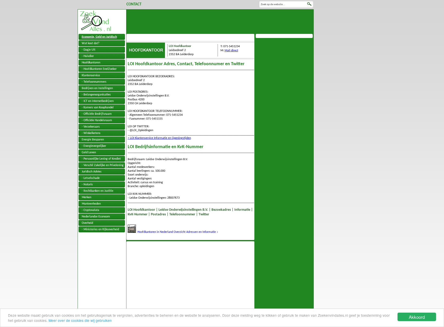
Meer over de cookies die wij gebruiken (80, 320)
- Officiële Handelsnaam (97, 120)
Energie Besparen (93, 139)
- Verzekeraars (91, 126)
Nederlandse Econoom (96, 216)
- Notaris (87, 184)
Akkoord (417, 317)
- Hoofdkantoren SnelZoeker (99, 69)
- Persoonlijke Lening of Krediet (101, 158)
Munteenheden (91, 203)
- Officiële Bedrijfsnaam (97, 114)
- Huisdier (88, 56)
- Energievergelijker (94, 146)
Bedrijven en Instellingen (97, 88)
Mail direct (231, 50)
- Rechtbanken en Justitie (97, 191)
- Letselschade (91, 178)
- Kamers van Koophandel (98, 107)
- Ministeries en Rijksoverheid (100, 229)
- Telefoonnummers (94, 81)
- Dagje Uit (88, 49)
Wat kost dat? (90, 43)
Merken (86, 197)
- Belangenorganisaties (96, 94)
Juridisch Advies (91, 171)
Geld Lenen (89, 152)
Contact (133, 4)
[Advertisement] (219, 21)
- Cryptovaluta (90, 210)
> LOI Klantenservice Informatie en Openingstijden (159, 138)
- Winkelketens (91, 133)
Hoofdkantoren (91, 62)
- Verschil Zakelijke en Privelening (103, 165)
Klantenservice (91, 75)
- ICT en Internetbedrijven (98, 101)
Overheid (87, 223)
